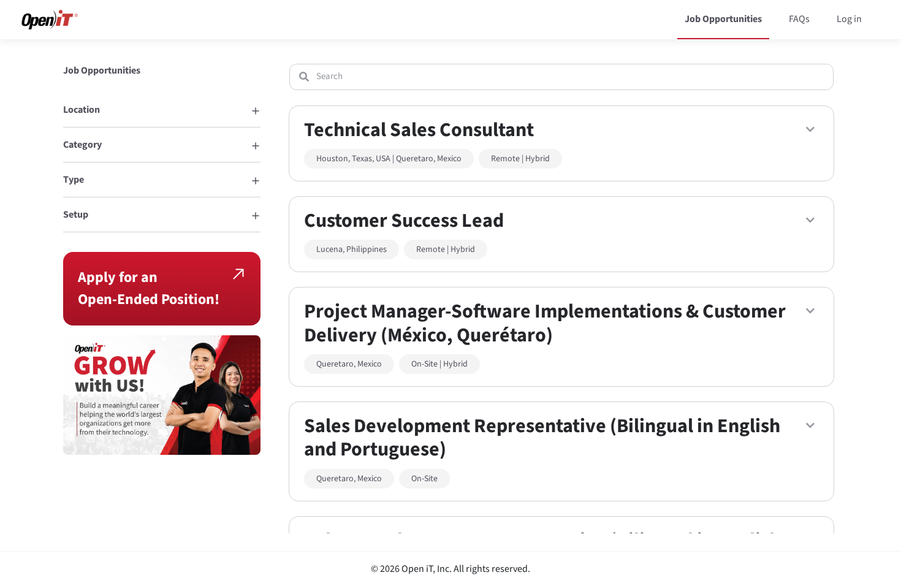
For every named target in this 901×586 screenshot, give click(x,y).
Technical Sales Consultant (419, 130)
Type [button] (73, 179)
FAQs (799, 19)
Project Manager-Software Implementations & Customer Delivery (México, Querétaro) (545, 323)
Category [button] (82, 144)
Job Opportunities (723, 19)
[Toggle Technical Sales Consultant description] (810, 129)
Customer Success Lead (404, 221)
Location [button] (81, 109)
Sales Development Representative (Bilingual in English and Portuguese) (542, 437)
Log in (849, 19)
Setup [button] (75, 214)
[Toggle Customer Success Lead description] (810, 220)
